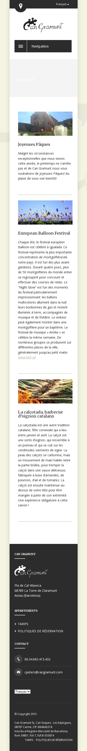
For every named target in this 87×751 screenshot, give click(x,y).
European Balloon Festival (44, 233)
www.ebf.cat (27, 357)
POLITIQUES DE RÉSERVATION (40, 631)
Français (61, 4)
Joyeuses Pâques (34, 144)
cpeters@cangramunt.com (44, 672)
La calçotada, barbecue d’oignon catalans (40, 414)
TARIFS (23, 624)
